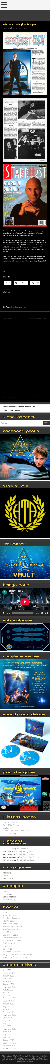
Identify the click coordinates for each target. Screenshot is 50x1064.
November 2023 (9, 987)
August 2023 (8, 990)
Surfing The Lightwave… (19, 849)
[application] (25, 602)
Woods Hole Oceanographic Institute (17, 957)
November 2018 (9, 1046)
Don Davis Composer (11, 918)
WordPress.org (9, 900)
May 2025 (7, 979)
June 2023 (7, 993)
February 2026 (9, 973)
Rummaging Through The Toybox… (17, 831)
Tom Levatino (8, 860)
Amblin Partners (9, 915)
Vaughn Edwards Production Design (17, 954)
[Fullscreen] (46, 613)
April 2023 (7, 995)
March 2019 (8, 1037)
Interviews (17, 307)
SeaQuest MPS (9, 943)
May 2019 (7, 1034)
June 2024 (7, 981)
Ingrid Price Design (10, 924)
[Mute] (42, 613)
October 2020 (8, 1018)
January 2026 (8, 976)
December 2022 (9, 998)
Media (24, 307)
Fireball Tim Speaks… (11, 825)
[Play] (3, 613)
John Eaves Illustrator (11, 929)
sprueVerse (7, 949)
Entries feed (7, 894)
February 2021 (9, 1012)
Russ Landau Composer (12, 940)
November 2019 (9, 1029)
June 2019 (7, 1032)
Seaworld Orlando (10, 946)
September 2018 (9, 1048)
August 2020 (8, 1021)
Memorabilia (8, 878)
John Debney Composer (12, 926)
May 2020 (7, 1023)
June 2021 (7, 1009)
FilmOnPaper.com (10, 921)
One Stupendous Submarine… (31, 857)
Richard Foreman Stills (12, 938)
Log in (5, 891)
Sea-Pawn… (7, 828)
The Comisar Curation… (25, 860)
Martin (28, 28)
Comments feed (9, 897)
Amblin (6, 912)
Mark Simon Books (10, 935)
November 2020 (9, 1015)
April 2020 (7, 1026)
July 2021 (7, 1007)
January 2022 (8, 1004)
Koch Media (7, 932)
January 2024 (8, 984)
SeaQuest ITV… (10, 319)
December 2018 (9, 1043)
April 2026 (7, 970)
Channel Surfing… (10, 833)
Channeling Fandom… (11, 822)
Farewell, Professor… (37, 319)
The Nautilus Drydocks (12, 952)
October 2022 (8, 1001)
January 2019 (8, 1040)
